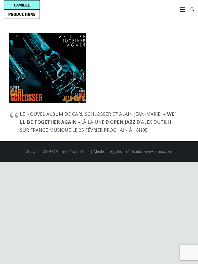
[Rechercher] (192, 9)
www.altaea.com (158, 151)
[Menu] (182, 9)
